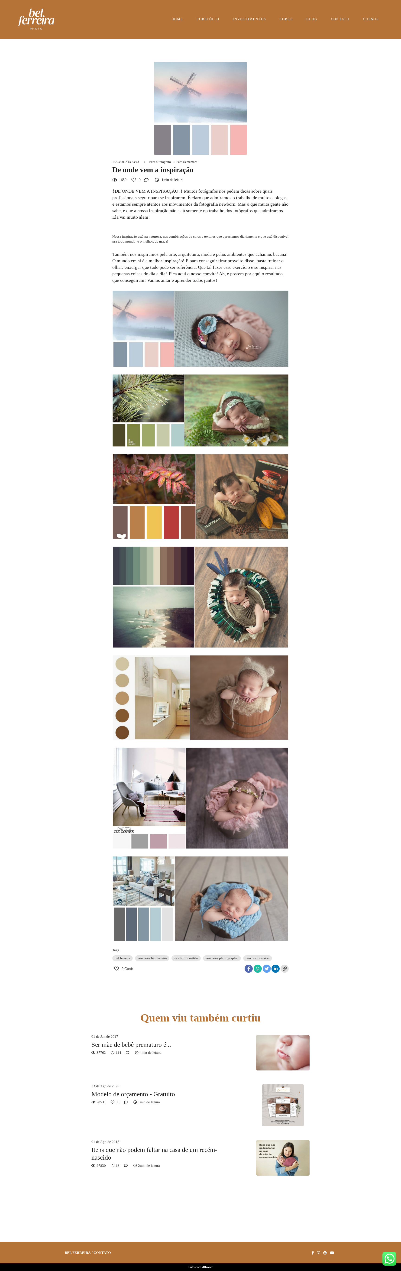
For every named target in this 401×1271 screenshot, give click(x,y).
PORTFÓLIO (208, 19)
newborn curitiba (186, 958)
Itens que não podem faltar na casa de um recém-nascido (154, 1153)
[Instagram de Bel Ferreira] (318, 1253)
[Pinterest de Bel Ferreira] (325, 1253)
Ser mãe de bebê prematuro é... (131, 1044)
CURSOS (371, 19)
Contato (102, 1253)
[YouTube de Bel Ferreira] (332, 1253)
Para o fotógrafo (160, 162)
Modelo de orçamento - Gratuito (133, 1094)
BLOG (311, 19)
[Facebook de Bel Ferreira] (313, 1253)
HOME (177, 19)
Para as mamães (186, 162)
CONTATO (340, 19)
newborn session (258, 958)
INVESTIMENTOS (249, 19)
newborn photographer (222, 958)
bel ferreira (122, 958)
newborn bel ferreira (152, 958)
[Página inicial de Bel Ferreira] (41, 19)
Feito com (200, 1267)
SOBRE (286, 19)
